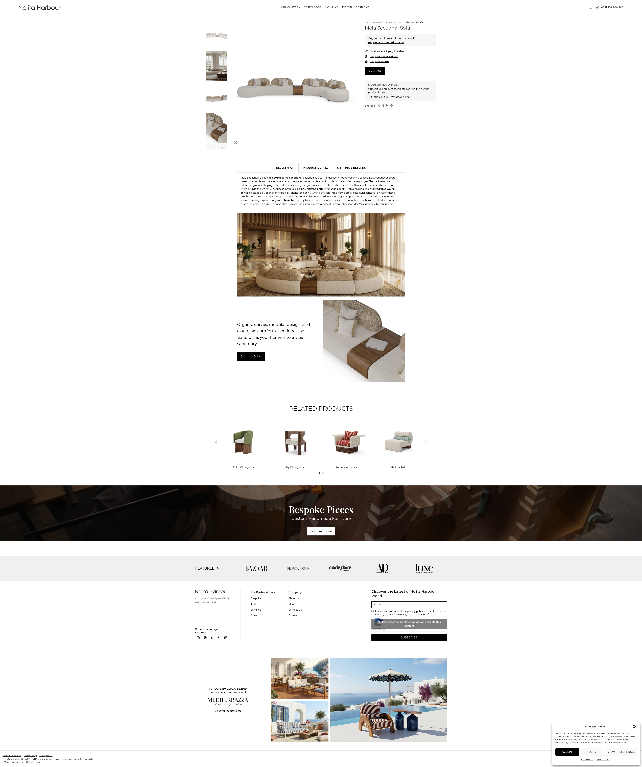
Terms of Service (79, 759)
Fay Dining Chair (295, 467)
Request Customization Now (386, 42)
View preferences (621, 751)
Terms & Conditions (12, 755)
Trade (254, 604)
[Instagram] (198, 638)
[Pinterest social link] (383, 105)
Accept (567, 751)
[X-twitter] (212, 638)
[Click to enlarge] (235, 142)
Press (254, 615)
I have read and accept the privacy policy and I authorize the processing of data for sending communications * (408, 613)
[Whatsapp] (219, 638)
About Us (294, 598)
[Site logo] (40, 7)
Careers (293, 615)
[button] (635, 726)
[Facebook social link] (375, 105)
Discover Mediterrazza (228, 710)
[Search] (591, 7)
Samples (256, 609)
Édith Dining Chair (244, 467)
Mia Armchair (398, 467)
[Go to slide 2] (323, 473)
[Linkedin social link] (387, 105)
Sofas (399, 22)
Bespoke (256, 598)
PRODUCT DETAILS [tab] (315, 167)
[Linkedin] (226, 638)
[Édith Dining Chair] (244, 440)
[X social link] (379, 105)
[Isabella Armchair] (347, 440)
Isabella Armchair (346, 467)
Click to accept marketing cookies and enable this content (409, 624)
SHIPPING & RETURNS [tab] (351, 167)
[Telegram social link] (391, 105)
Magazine (294, 604)
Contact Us (295, 609)
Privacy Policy (603, 759)
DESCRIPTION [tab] (285, 167)
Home (367, 22)
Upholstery (389, 22)
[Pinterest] (205, 638)
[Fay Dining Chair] (295, 440)
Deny (592, 751)
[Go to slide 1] (319, 473)
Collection (377, 22)
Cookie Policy (587, 759)
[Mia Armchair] (398, 440)
